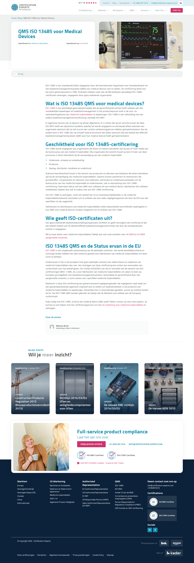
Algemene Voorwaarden (59, 555)
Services (145, 10)
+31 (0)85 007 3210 (140, 3)
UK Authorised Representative (95, 492)
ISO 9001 (118, 489)
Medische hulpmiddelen (39, 43)
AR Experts (118, 10)
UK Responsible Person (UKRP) (95, 499)
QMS (132, 10)
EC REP (85, 496)
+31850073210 (154, 488)
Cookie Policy (98, 555)
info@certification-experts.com (164, 3)
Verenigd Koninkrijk (25, 489)
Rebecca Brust (62, 326)
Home (13, 18)
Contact (106, 3)
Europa (20, 485)
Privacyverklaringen (81, 555)
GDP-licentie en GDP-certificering (129, 508)
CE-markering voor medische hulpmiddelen (122, 305)
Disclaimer (41, 555)
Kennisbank (124, 3)
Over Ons (159, 10)
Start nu (177, 10)
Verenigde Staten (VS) (26, 492)
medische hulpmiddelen (81, 114)
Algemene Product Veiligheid (62, 502)
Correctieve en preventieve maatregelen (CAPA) (126, 497)
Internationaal (23, 503)
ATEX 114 (53, 498)
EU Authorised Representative (95, 489)
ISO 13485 (50, 108)
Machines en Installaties (60, 485)
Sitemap (110, 555)
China (19, 499)
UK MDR (130, 234)
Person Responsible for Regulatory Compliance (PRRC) (128, 503)
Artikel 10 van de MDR (124, 492)
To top (20, 74)
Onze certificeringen (25, 555)
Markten (102, 10)
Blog (114, 3)
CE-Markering (85, 10)
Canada (20, 496)
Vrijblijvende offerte (91, 444)
